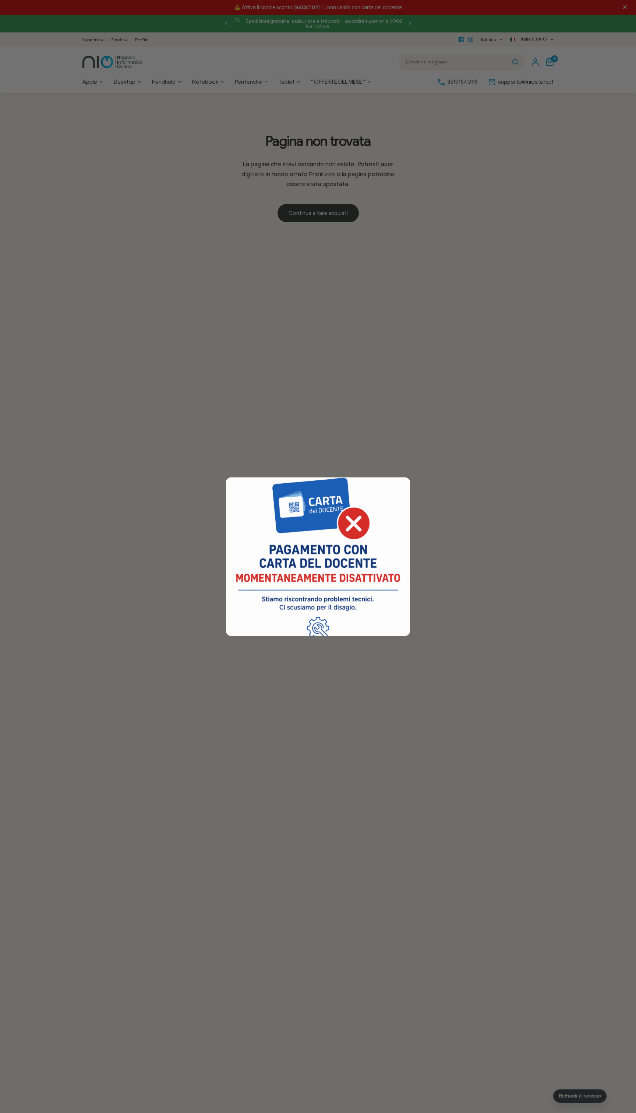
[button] (401, 486)
